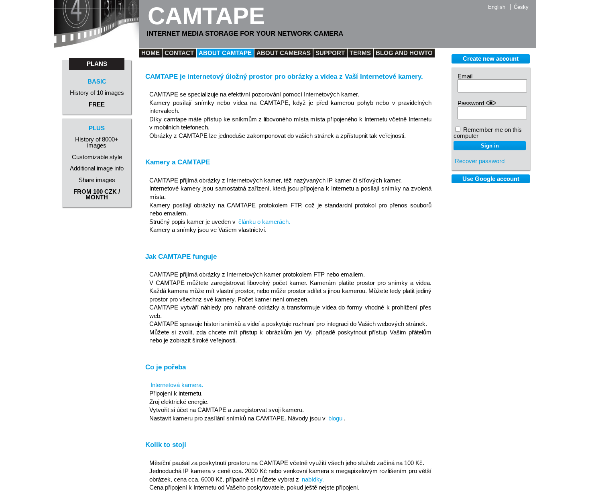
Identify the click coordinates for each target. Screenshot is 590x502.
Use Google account (490, 179)
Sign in (490, 146)
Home (150, 53)
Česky (521, 7)
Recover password (480, 161)
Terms (360, 53)
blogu (335, 418)
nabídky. (313, 479)
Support (330, 53)
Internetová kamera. (177, 385)
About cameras (283, 53)
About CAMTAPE (225, 53)
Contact (179, 53)
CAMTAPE (206, 15)
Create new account (491, 58)
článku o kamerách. (264, 222)
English (496, 7)
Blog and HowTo (404, 53)
